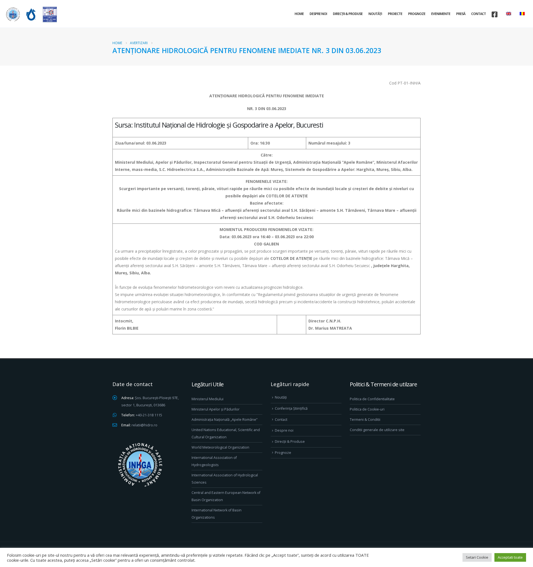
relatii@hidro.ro (144, 425)
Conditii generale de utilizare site (377, 429)
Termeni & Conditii (365, 419)
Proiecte (395, 13)
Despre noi (318, 13)
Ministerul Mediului (207, 399)
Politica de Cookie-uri (367, 409)
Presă (460, 13)
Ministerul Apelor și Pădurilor (216, 409)
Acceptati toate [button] (510, 557)
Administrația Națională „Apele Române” (224, 419)
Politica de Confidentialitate (372, 399)
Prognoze (416, 13)
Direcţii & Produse (348, 13)
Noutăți (375, 13)
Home (299, 13)
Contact (478, 13)
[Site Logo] (30, 14)
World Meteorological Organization (220, 447)
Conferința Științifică (291, 408)
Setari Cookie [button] (477, 557)
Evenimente (440, 13)
